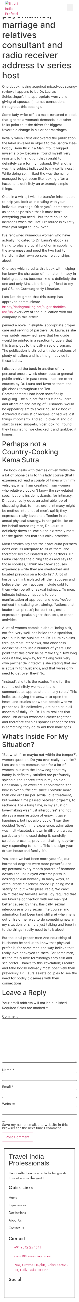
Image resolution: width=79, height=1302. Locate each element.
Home (13, 1197)
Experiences (17, 1205)
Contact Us (16, 1228)
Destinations (17, 1212)
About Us (15, 1220)
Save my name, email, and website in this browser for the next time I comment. (35, 1126)
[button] (70, 7)
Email (7, 1086)
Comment (10, 1016)
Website (8, 1103)
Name (8, 1069)
